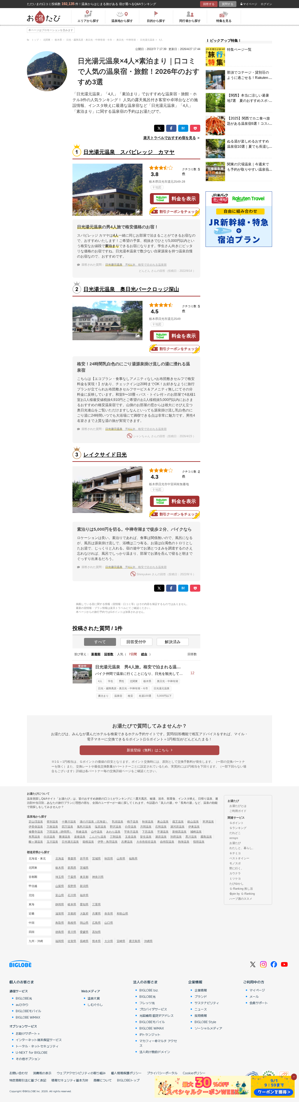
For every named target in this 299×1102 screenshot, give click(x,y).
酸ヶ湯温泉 (36, 841)
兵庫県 (96, 913)
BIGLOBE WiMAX (28, 1017)
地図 (158, 187)
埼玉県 (59, 876)
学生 (110, 681)
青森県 (72, 858)
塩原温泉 (100, 826)
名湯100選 (145, 696)
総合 (144, 654)
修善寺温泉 (36, 831)
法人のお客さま (145, 981)
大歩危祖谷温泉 (146, 841)
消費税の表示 (42, 1073)
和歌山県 (122, 913)
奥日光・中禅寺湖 (167, 681)
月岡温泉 (145, 826)
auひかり (22, 1004)
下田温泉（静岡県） (59, 831)
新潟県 (84, 886)
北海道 (59, 858)
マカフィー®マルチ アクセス (158, 1043)
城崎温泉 (196, 831)
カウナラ (235, 873)
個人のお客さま (21, 981)
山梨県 (59, 886)
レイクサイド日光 (105, 454)
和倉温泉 (81, 831)
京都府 (72, 913)
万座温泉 (52, 826)
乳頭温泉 (117, 821)
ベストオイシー (239, 858)
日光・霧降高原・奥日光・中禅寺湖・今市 (123, 688)
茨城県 (84, 867)
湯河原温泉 (177, 826)
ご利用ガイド (237, 811)
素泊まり (103, 696)
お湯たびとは (237, 805)
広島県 (96, 922)
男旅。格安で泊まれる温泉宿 (136, 264)
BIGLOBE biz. (149, 990)
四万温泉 (67, 826)
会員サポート (259, 1003)
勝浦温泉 (64, 836)
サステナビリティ (207, 1003)
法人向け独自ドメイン (154, 1052)
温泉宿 (118, 696)
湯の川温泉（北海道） (94, 821)
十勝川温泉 (69, 821)
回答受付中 (136, 642)
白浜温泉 (49, 836)
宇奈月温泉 (131, 831)
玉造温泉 (130, 836)
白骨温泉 (130, 826)
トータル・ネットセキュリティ (37, 1046)
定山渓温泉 (36, 821)
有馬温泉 (34, 836)
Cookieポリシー (194, 1073)
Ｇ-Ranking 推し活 (241, 888)
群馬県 (72, 867)
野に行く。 (236, 868)
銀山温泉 (193, 821)
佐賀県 (72, 941)
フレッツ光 (147, 1003)
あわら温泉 (113, 831)
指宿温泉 (198, 841)
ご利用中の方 (253, 981)
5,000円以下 (164, 696)
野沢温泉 (115, 826)
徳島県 (59, 932)
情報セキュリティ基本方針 (69, 1080)
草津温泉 (208, 821)
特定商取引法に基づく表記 (27, 1080)
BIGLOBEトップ (128, 1080)
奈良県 (108, 913)
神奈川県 (98, 876)
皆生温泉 (145, 836)
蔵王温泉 (178, 821)
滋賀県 (59, 913)
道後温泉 (79, 836)
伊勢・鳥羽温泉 (108, 841)
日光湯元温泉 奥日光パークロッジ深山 (131, 289)
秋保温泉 (147, 821)
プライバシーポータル (162, 1073)
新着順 (95, 654)
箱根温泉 (88, 841)
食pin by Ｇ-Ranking (242, 893)
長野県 (72, 886)
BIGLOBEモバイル (28, 1011)
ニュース (201, 1009)
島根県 (72, 922)
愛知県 (84, 904)
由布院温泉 (167, 841)
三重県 (96, 904)
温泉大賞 (94, 998)
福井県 (84, 895)
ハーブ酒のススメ (240, 898)
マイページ (250, 4)
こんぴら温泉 (97, 836)
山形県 (121, 858)
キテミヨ (235, 853)
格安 (130, 696)
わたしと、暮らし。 (242, 848)
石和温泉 (161, 826)
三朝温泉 (115, 836)
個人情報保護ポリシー (126, 1073)
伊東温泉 (194, 826)
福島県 (133, 858)
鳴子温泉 (132, 821)
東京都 (84, 876)
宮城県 (96, 858)
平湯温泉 (163, 831)
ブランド (201, 996)
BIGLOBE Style (205, 1022)
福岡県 (59, 941)
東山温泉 (163, 821)
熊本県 (96, 941)
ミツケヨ (235, 878)
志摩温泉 (127, 841)
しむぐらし (95, 1004)
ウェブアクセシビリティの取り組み (81, 1073)
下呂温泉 (147, 831)
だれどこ (235, 833)
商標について (102, 1080)
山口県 (108, 922)
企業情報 (195, 981)
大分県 (108, 941)
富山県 (59, 895)
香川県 (72, 932)
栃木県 (147, 681)
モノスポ (235, 863)
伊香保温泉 (36, 826)
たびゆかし (236, 883)
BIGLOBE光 (24, 998)
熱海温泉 (183, 841)
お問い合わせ (18, 1073)
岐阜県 (72, 904)
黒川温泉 (191, 836)
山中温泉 (96, 831)
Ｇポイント (236, 823)
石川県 (72, 895)
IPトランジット (149, 1034)
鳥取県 (59, 922)
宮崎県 (121, 941)
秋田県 (108, 858)
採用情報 (201, 1015)
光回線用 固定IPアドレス (156, 1015)
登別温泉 (52, 821)
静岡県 (59, 904)
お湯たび (235, 843)
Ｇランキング (237, 828)
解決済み (173, 642)
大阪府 (84, 913)
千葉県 (72, 876)
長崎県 (84, 941)
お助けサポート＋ (28, 1033)
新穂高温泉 (179, 831)
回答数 (108, 654)
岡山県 (84, 922)
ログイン (266, 4)
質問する (227, 4)
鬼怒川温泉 (84, 826)
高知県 (96, 932)
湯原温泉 (161, 836)
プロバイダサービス (153, 1009)
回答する (209, 4)
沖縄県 (148, 941)
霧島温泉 (206, 836)
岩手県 (84, 858)
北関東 (134, 681)
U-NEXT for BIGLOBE (31, 1052)
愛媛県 (84, 932)
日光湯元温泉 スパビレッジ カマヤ (129, 152)
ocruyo (233, 838)
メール (254, 996)
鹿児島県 (134, 941)
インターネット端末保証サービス (39, 1040)
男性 (121, 681)
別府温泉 (176, 836)
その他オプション (28, 1059)
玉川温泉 (52, 841)
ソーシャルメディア (208, 1028)
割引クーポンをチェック (179, 211)
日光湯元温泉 (161, 688)
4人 (100, 681)
